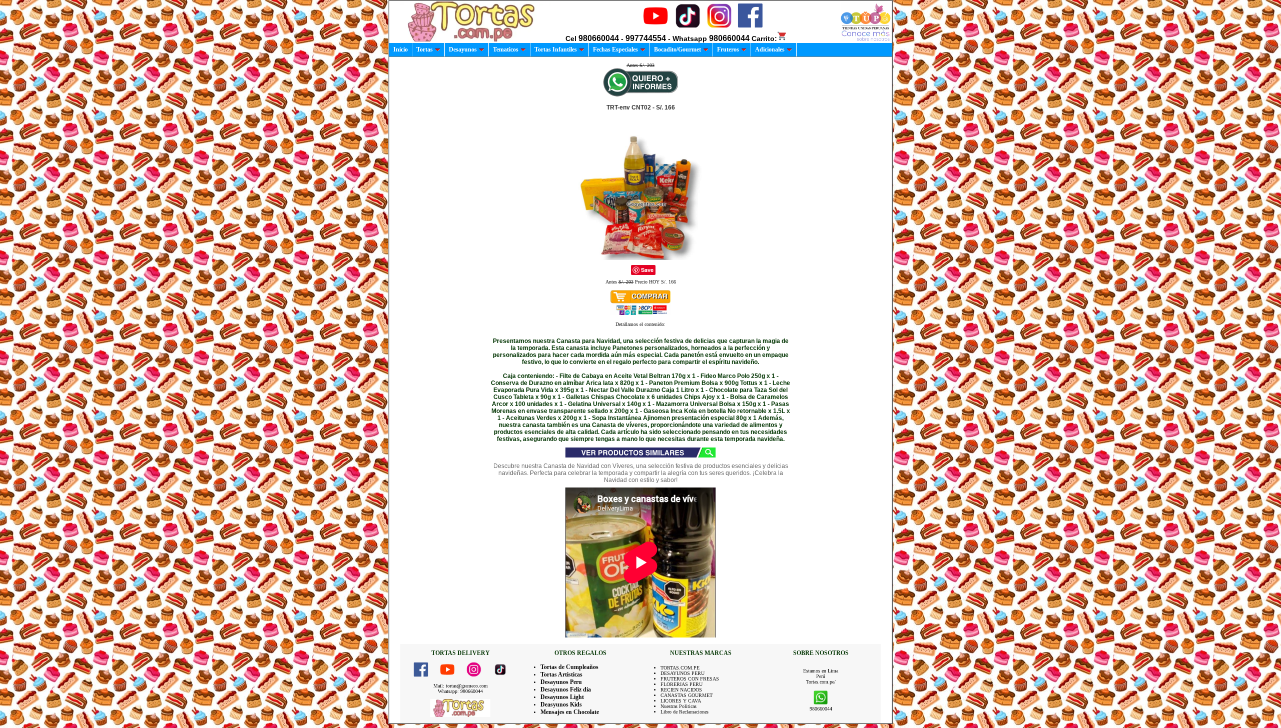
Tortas (424, 49)
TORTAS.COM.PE (680, 667)
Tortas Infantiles (555, 49)
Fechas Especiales (615, 49)
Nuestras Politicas (679, 706)
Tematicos (505, 49)
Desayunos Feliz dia (565, 689)
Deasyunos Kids (561, 704)
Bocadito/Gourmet (677, 49)
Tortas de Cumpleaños (569, 667)
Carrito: (764, 38)
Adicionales (770, 49)
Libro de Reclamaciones (685, 711)
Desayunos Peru (561, 682)
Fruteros (728, 49)
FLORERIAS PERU (682, 684)
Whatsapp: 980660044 (460, 691)
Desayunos (463, 49)
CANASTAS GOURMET (687, 695)
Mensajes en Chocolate (569, 712)
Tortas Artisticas (561, 674)
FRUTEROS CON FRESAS (690, 679)
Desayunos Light (562, 697)
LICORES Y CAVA (681, 701)
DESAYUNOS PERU (683, 673)
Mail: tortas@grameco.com (460, 685)
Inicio (400, 49)
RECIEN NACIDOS (681, 689)
